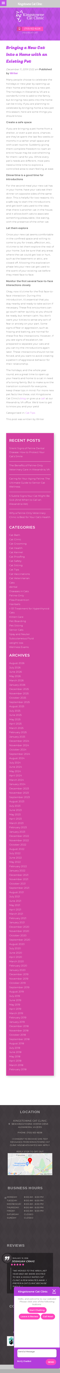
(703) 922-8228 (34, 1132)
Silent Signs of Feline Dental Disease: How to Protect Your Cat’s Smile (27, 452)
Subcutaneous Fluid (21, 638)
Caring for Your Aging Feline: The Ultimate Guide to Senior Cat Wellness (29, 482)
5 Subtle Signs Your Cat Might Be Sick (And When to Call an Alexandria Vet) (29, 499)
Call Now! (48, 1316)
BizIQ (20, 1361)
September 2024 (19, 754)
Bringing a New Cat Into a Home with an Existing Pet (26, 54)
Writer (14, 73)
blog (23, 398)
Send (51, 1362)
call (43, 398)
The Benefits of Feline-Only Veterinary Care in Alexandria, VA (29, 467)
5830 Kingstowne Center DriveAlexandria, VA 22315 (30, 1125)
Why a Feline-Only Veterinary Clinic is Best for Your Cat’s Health (29, 515)
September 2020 (19, 939)
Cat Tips (30, 412)
